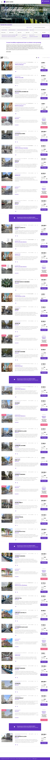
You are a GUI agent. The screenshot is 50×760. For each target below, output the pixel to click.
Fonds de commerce (11, 29)
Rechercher (45, 35)
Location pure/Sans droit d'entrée (22, 29)
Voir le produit (44, 70)
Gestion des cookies (24, 758)
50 (48, 57)
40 (47, 57)
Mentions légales (18, 758)
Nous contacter (44, 127)
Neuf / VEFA (32, 29)
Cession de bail (4, 29)
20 (44, 57)
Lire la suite (8, 51)
